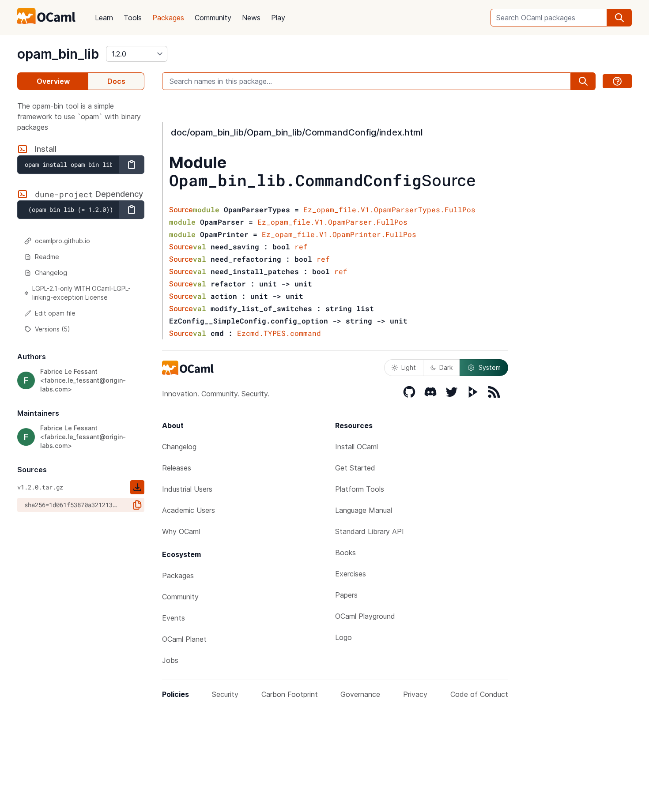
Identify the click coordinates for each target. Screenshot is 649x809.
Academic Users (188, 510)
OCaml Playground (365, 616)
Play (278, 17)
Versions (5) (52, 329)
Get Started (355, 467)
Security (225, 694)
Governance (360, 694)
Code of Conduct (479, 694)
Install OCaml (356, 446)
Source (449, 180)
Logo (343, 637)
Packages (168, 17)
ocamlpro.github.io (62, 241)
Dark (446, 367)
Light (408, 367)
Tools (133, 17)
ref (301, 246)
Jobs (170, 660)
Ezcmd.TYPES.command (279, 333)
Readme (47, 256)
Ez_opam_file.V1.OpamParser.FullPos (332, 221)
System (490, 367)
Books (345, 552)
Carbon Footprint (289, 694)
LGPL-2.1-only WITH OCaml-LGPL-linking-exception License (81, 293)
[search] (619, 17)
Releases (176, 467)
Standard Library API (369, 531)
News (251, 17)
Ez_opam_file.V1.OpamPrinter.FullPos (339, 234)
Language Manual (363, 510)
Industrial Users (187, 489)
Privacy (415, 694)
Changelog (51, 272)
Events (173, 617)
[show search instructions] (617, 81)
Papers (346, 595)
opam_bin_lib (58, 54)
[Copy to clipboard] (131, 164)
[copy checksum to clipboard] (137, 505)
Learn (104, 17)
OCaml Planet (184, 639)
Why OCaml (181, 531)
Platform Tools (359, 489)
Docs (116, 81)
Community (213, 17)
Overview (53, 81)
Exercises (350, 573)
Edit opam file (55, 313)
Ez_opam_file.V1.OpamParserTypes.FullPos (389, 209)
